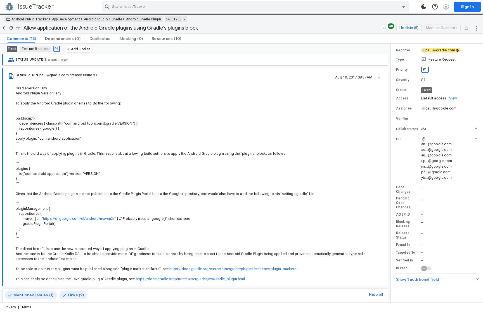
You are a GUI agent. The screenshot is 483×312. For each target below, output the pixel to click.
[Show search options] (403, 6)
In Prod (402, 268)
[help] (435, 6)
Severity (402, 80)
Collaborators (407, 129)
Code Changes (403, 189)
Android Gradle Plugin (143, 19)
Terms (27, 307)
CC (398, 139)
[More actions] (476, 27)
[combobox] (256, 6)
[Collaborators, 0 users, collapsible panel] (449, 128)
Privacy (10, 307)
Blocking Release (403, 224)
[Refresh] (11, 28)
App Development (66, 19)
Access (402, 98)
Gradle (117, 19)
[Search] (107, 6)
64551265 (173, 19)
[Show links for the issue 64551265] (184, 19)
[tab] (21, 38)
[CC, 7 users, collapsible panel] (449, 138)
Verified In (404, 260)
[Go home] (4, 28)
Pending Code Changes (403, 202)
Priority (402, 70)
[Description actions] (379, 77)
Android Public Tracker (29, 19)
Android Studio (96, 19)
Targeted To (405, 252)
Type (400, 59)
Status (401, 90)
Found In (403, 245)
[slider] (391, 173)
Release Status (402, 235)
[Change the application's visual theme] (423, 6)
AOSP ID (403, 214)
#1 (95, 75)
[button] (437, 59)
